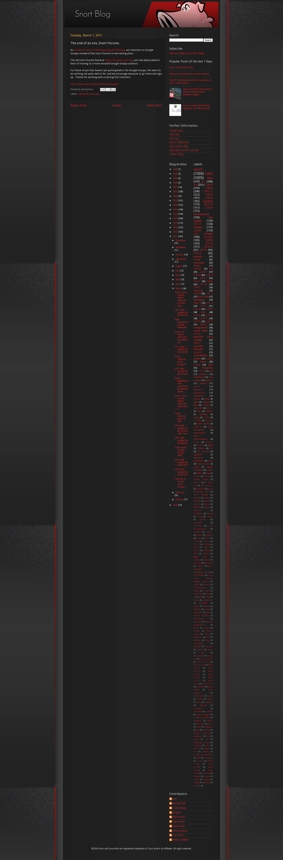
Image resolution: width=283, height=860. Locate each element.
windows (198, 256)
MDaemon (198, 637)
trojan (210, 470)
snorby (200, 761)
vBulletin (206, 783)
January (180, 499)
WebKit (207, 501)
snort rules (203, 296)
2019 (175, 200)
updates (208, 201)
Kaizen (196, 628)
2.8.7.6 (196, 541)
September (181, 259)
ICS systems (203, 451)
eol (211, 268)
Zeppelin (209, 702)
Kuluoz (196, 631)
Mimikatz (197, 640)
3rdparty (206, 550)
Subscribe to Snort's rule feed (183, 150)
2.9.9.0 (209, 184)
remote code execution (203, 755)
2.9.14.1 (197, 268)
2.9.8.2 (197, 287)
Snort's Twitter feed (179, 142)
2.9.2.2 (209, 303)
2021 (175, 191)
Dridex (196, 591)
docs (203, 312)
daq (211, 371)
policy (196, 467)
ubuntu (209, 532)
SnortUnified (199, 696)
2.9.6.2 (209, 197)
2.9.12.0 (208, 236)
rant (195, 752)
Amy (175, 798)
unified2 (209, 535)
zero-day (197, 786)
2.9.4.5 (197, 333)
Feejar (207, 597)
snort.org (94, 94)
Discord (206, 585)
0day (208, 473)
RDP (203, 653)
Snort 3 (197, 303)
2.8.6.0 (199, 538)
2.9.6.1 (203, 278)
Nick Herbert (179, 817)
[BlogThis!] (104, 89)
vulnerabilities (200, 355)
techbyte (197, 532)
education (198, 721)
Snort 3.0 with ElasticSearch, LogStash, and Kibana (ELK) (196, 106)
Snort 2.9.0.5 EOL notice (181, 67)
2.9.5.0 (203, 324)
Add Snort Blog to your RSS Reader (186, 53)
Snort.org (174, 138)
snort (198, 169)
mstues (197, 265)
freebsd (197, 507)
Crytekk (197, 585)
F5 (194, 597)
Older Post (154, 105)
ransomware (199, 433)
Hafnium (206, 606)
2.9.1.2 (209, 243)
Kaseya (206, 628)
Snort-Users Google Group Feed (180, 451)
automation (198, 708)
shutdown (208, 758)
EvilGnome (198, 594)
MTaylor (177, 812)
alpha (196, 402)
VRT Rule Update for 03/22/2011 (181, 371)
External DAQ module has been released (189, 74)
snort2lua (206, 773)
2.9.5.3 (197, 321)
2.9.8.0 (197, 259)
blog (207, 399)
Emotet (207, 476)
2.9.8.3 (209, 188)
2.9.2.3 (197, 253)
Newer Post (78, 105)
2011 (175, 236)
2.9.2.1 (197, 281)
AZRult (206, 554)
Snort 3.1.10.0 (207, 659)
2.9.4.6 (197, 230)
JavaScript (197, 622)
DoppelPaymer (200, 588)
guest (210, 724)
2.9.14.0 (197, 420)
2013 (175, 227)
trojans (196, 783)
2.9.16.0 (197, 352)
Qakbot (200, 650)
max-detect (198, 736)
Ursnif (210, 696)
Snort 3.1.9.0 (207, 684)
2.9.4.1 (209, 321)
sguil (198, 758)
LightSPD (198, 455)
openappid (199, 299)
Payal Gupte (179, 821)
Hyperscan (198, 612)
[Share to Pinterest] (114, 89)
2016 (175, 214)
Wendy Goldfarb (181, 839)
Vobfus (200, 699)
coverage (209, 711)
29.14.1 (196, 550)
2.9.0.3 (197, 386)
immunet (197, 510)
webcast (209, 380)
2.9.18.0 (200, 445)
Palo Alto (209, 646)
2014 (175, 223)
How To (197, 483)
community (83, 94)
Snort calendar (201, 495)
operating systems (202, 742)
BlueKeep (209, 563)
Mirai (207, 640)
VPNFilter (197, 501)
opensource (199, 393)
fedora (210, 721)
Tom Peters (178, 835)
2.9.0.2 (206, 417)
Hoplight (197, 609)
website (203, 383)
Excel (208, 594)
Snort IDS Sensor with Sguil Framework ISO (181, 337)
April (178, 284)
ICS (211, 448)
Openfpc (197, 646)
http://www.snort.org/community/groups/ (94, 84)
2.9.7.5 (209, 293)
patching (197, 745)
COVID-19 (200, 566)
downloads (199, 377)
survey (196, 779)
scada (210, 281)
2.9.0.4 (201, 371)
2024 (175, 178)
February (180, 492)
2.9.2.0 (209, 315)
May (178, 279)
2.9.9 (196, 547)
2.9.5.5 (209, 309)
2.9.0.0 (197, 364)
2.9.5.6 (209, 207)
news (210, 461)
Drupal (206, 591)
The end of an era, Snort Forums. (180, 483)
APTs (196, 554)
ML (208, 637)
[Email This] (101, 89)
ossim (199, 517)
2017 (175, 209)
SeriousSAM (199, 656)
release (198, 227)
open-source (203, 464)
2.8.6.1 (209, 358)
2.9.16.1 (209, 442)
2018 (175, 205)
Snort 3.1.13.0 (199, 665)
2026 (175, 169)
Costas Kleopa (179, 808)
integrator (209, 727)
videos (199, 473)
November (181, 247)
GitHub (197, 606)
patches (203, 520)
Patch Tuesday (203, 424)
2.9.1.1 (197, 343)
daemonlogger (203, 715)
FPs (200, 597)
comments (198, 711)
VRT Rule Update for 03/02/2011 (181, 472)
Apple (210, 445)
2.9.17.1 (206, 541)
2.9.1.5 (210, 408)
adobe (203, 361)
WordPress (199, 461)
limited (210, 513)
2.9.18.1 (197, 544)
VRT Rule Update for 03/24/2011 (181, 349)
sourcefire (198, 346)
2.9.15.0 (203, 284)
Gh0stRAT (203, 603)
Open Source (207, 486)
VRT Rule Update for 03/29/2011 (181, 312)
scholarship (207, 368)
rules (209, 173)
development (201, 214)
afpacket (203, 705)
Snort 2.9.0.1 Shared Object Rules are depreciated (181, 402)
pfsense (197, 748)
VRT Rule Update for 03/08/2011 (181, 440)
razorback (198, 523)
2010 (175, 505)
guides (197, 358)
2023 (175, 182)
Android (197, 560)
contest (205, 405)
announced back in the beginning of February (99, 49)
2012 (175, 231)
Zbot (199, 702)
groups (207, 507)
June (178, 275)
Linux (207, 634)
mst (208, 736)
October (180, 254)
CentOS (197, 476)
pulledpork (198, 396)
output (210, 517)
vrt (203, 181)
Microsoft (198, 349)
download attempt (201, 718)
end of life (198, 408)
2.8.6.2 (207, 538)
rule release (203, 233)
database (203, 374)
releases (205, 752)
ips (198, 730)
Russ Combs (179, 826)
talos (210, 178)
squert (207, 776)
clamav (197, 399)
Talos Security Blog (178, 146)
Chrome (201, 448)
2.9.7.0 (203, 250)
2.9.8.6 (209, 240)
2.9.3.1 (197, 224)
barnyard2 (198, 389)
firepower (200, 724)
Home (117, 105)
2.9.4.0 (197, 275)
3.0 (195, 184)
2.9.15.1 (203, 318)
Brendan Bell (179, 803)
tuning (196, 417)
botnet (207, 504)
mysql (196, 739)
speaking (203, 414)
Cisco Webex (199, 575)
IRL (208, 612)
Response (198, 458)
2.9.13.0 (208, 246)
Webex (210, 699)
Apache (207, 560)
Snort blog (200, 687)
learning (206, 730)
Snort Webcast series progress (180, 360)
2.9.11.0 (208, 204)
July (178, 270)
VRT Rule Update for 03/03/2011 (181, 462)
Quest (210, 650)
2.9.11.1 (208, 191)
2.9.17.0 (209, 420)
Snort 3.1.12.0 (203, 662)
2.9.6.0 (209, 275)
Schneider (200, 489)
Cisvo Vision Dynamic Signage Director (203, 578)
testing (206, 779)
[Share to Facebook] (111, 89)
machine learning (201, 733)
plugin (207, 748)
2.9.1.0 (197, 309)
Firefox (196, 600)
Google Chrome (201, 479)
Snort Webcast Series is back (180, 417)
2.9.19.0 (207, 544)
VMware (207, 498)
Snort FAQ (174, 134)
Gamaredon (208, 600)
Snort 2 (198, 427)
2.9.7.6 (209, 194)
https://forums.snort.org (119, 60)
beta (196, 405)
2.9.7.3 (197, 315)
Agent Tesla (200, 557)
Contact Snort (176, 130)
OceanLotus (199, 643)
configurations (201, 327)
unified (199, 535)
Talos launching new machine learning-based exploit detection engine (197, 92)
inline (198, 727)
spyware (197, 776)
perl (207, 745)
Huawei (207, 609)
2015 (175, 218)
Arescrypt (197, 563)
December (181, 240)
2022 (175, 187)
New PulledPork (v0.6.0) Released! (181, 323)
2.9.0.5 (197, 293)
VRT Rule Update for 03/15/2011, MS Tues (181, 429)
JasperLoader (199, 619)
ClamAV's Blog (176, 154)
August (179, 266)
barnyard (197, 504)
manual (209, 411)
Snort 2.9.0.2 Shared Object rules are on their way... (181, 299)
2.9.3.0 (203, 272)
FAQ (199, 411)
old (206, 739)
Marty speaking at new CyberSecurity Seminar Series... (182, 385)
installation (198, 513)
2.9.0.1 (197, 442)
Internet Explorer (201, 615)
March (179, 288)
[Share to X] (108, 89)
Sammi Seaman (180, 830)
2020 (175, 196)
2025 (175, 173)
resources (198, 526)
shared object (201, 330)
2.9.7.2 (203, 306)
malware (206, 402)
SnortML (197, 498)
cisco (210, 364)
